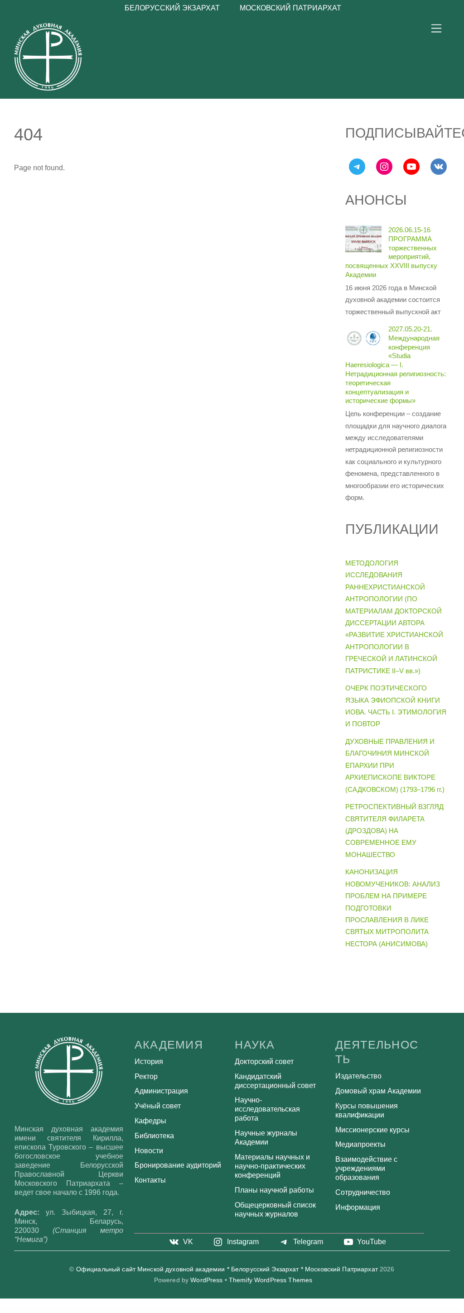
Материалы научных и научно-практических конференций (272, 1166)
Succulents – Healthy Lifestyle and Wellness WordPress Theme (317, 1310)
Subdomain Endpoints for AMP (223, 1310)
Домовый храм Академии (378, 1091)
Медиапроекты (360, 1144)
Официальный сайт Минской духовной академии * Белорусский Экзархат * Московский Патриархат (227, 1269)
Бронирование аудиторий (178, 1165)
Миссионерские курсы (372, 1130)
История (149, 1061)
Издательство (358, 1076)
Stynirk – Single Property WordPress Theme (206, 1310)
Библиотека (154, 1136)
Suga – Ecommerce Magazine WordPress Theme (343, 1310)
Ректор (146, 1076)
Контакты (150, 1180)
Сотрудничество (362, 1192)
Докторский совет (264, 1061)
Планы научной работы (274, 1190)
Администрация (161, 1091)
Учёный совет (158, 1106)
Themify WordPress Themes (270, 1280)
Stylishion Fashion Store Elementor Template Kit (184, 1310)
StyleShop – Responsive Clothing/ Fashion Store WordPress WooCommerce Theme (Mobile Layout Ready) (142, 1310)
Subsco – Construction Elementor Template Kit (241, 1310)
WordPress (206, 1280)
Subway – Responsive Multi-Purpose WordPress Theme (291, 1310)
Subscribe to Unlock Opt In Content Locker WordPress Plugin (265, 1310)
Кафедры (150, 1121)
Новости (149, 1151)
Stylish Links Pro (170, 1310)
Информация (357, 1207)
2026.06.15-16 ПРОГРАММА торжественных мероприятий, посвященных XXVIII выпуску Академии (391, 252)
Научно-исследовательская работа (267, 1109)
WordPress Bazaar (115, 1310)
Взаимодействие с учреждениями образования (366, 1168)
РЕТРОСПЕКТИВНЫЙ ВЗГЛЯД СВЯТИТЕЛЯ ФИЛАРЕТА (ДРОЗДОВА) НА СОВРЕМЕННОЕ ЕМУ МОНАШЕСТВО (394, 830)
